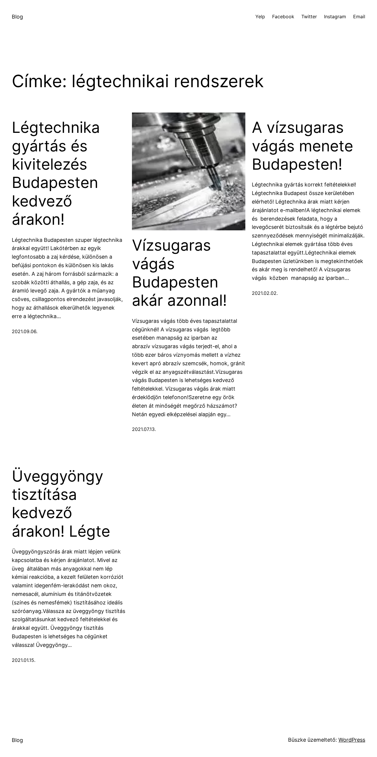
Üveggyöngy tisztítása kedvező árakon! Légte (61, 504)
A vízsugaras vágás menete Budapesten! (302, 145)
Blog (17, 17)
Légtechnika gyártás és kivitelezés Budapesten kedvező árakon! (56, 173)
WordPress (351, 740)
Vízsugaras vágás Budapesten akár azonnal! (179, 273)
